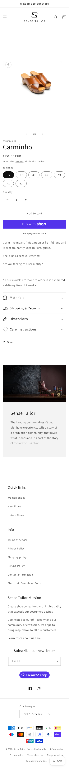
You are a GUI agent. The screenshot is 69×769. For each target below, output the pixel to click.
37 (21, 175)
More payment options (34, 233)
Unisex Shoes (16, 515)
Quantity (7, 192)
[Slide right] (43, 134)
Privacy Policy (16, 548)
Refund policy (56, 749)
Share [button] (10, 342)
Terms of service (18, 540)
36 (8, 175)
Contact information (20, 574)
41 (8, 183)
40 (59, 175)
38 (33, 175)
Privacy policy (17, 755)
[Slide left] (26, 134)
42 (21, 183)
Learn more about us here (24, 638)
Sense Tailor (20, 749)
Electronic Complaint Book (24, 583)
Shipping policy (17, 557)
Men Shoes (14, 506)
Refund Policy (16, 565)
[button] (5, 17)
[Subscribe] (56, 661)
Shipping (20, 161)
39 (46, 175)
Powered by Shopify (36, 749)
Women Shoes (16, 497)
